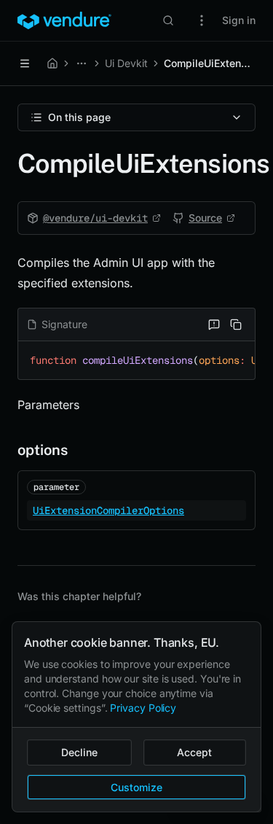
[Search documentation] (168, 20)
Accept (194, 752)
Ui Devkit (126, 63)
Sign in (239, 20)
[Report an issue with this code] (214, 324)
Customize (136, 787)
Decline (79, 752)
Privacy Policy (143, 707)
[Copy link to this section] (6, 450)
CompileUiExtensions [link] (210, 63)
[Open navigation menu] (25, 63)
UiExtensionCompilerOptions (108, 510)
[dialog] (136, 716)
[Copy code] (236, 324)
